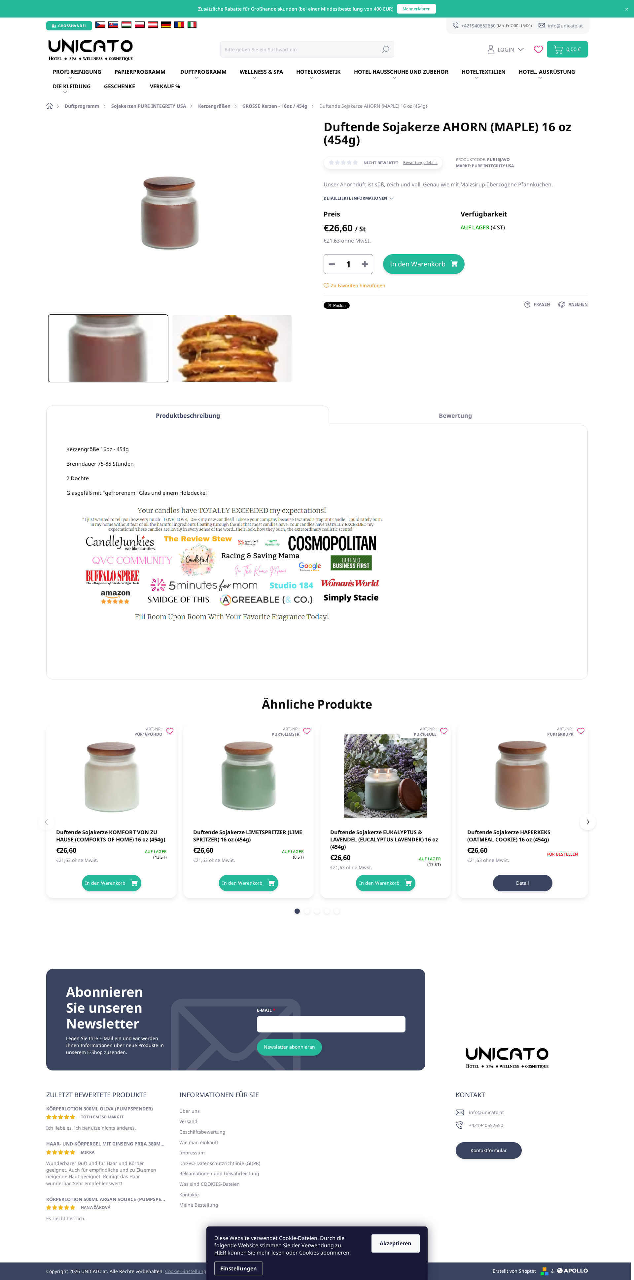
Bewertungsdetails (420, 162)
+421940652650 (486, 1125)
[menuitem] (77, 72)
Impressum (192, 1152)
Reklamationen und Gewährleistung (219, 1173)
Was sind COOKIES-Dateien (209, 1184)
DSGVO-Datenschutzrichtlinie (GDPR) (219, 1163)
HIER (220, 1252)
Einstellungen (238, 1268)
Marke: (485, 166)
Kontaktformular (489, 1150)
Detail (522, 883)
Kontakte (189, 1194)
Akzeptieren (395, 1243)
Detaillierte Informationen (355, 198)
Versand (188, 1121)
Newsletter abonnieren (289, 1047)
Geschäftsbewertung (202, 1132)
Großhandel (72, 25)
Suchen (385, 49)
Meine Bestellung (198, 1205)
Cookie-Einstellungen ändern (197, 1271)
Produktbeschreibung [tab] (188, 415)
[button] (297, 911)
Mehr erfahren (417, 9)
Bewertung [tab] (455, 415)
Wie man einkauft (198, 1142)
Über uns (189, 1111)
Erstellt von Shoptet (514, 1271)
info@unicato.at (486, 1112)
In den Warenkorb (417, 263)
